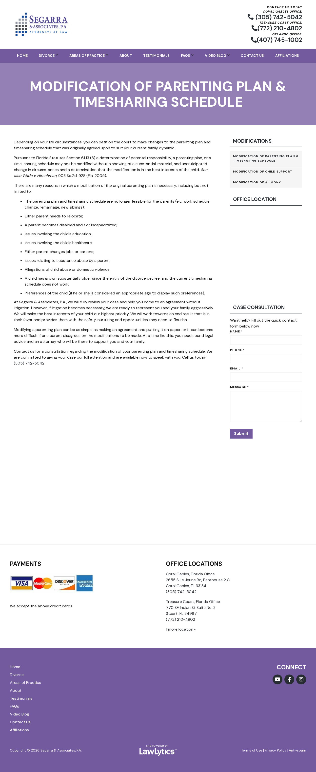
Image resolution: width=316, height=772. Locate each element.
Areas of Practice (87, 55)
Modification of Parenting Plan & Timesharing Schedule (266, 158)
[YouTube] (277, 679)
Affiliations (287, 55)
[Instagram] (301, 679)
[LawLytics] (158, 750)
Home (22, 55)
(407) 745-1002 (279, 40)
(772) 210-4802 (279, 28)
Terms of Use (251, 750)
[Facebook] (289, 679)
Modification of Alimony (257, 182)
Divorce (47, 55)
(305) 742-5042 (279, 17)
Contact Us (252, 55)
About (125, 55)
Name (236, 331)
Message (239, 387)
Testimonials (156, 55)
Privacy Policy (275, 750)
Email (236, 368)
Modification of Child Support (263, 172)
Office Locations (194, 564)
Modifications (252, 141)
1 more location (179, 629)
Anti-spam (297, 750)
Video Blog (215, 55)
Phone (237, 350)
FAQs (185, 55)
